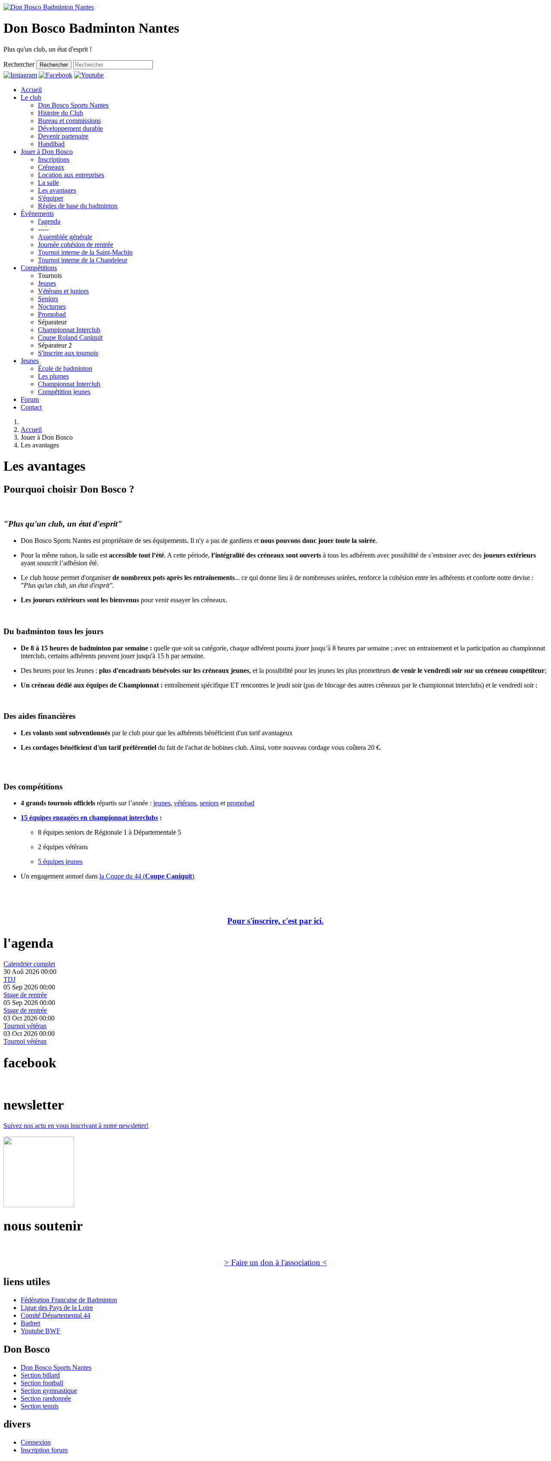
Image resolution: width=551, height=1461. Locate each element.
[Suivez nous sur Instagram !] (20, 75)
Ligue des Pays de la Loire (57, 1307)
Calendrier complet (29, 964)
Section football (42, 1383)
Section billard (40, 1375)
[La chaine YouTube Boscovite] (89, 75)
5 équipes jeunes (60, 861)
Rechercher (18, 64)
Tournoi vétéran (24, 1025)
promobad (240, 803)
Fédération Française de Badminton (69, 1300)
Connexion (36, 1442)
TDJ (9, 979)
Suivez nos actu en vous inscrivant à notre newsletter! (76, 1125)
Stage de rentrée (25, 995)
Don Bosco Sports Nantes (56, 1367)
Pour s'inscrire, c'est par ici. (275, 920)
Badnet (30, 1323)
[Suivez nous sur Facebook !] (55, 75)
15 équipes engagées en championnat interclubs (89, 817)
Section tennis (40, 1406)
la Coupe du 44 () (146, 876)
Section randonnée (46, 1398)
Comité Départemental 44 (55, 1315)
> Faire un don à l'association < (275, 1262)
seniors (209, 803)
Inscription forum (44, 1450)
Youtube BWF (40, 1331)
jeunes (161, 803)
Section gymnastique (49, 1390)
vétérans (185, 803)
